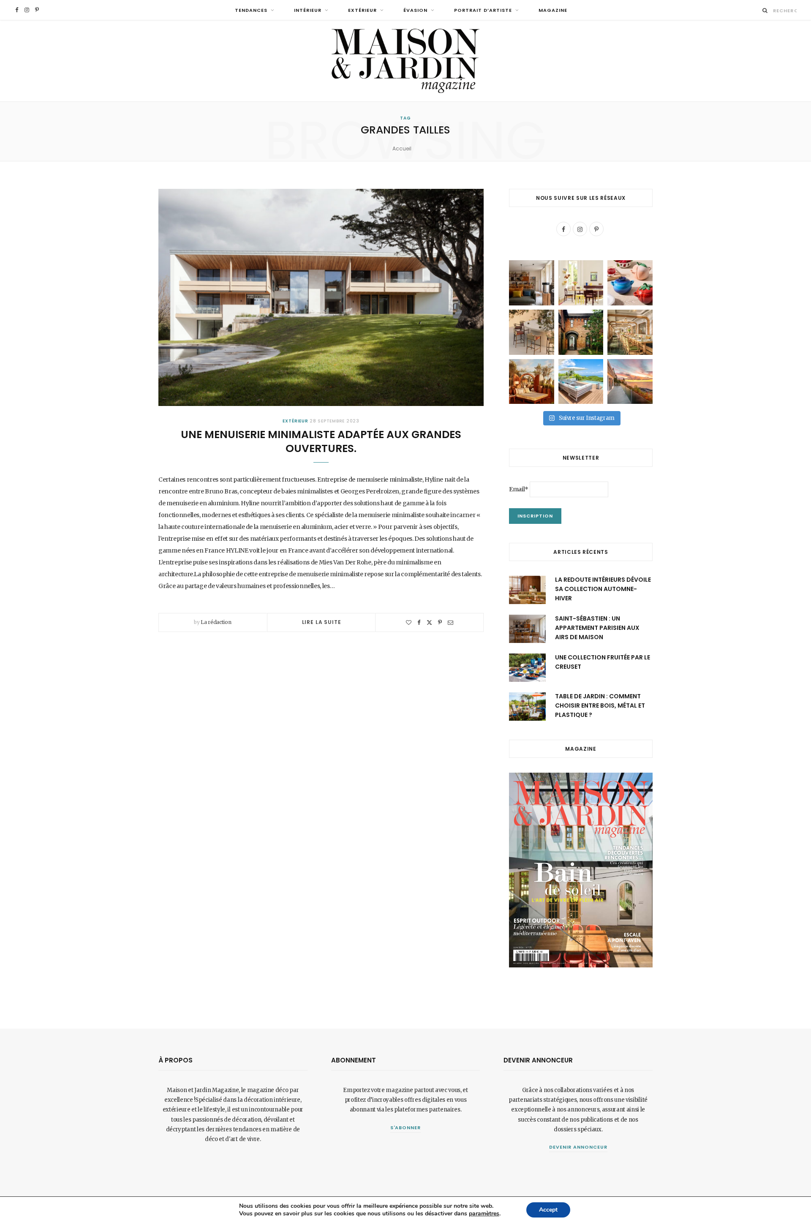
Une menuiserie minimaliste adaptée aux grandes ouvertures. (321, 441)
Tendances (251, 10)
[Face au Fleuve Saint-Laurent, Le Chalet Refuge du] (630, 381)
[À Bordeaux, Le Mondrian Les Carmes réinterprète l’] (531, 381)
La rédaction (216, 622)
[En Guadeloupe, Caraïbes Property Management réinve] (581, 381)
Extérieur (362, 10)
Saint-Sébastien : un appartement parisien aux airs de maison (597, 628)
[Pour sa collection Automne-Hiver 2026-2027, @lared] (581, 282)
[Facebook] (419, 622)
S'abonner (405, 1127)
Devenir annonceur (578, 1147)
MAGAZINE (553, 10)
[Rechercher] (765, 10)
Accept (548, 1210)
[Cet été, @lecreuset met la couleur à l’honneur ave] (630, 282)
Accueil (401, 148)
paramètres (484, 1214)
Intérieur (307, 10)
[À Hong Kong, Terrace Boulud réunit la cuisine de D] (630, 332)
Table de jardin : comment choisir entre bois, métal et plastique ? (600, 705)
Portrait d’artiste (483, 10)
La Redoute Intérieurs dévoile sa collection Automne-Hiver (603, 589)
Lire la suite (321, 622)
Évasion (415, 10)
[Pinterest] (440, 622)
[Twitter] (429, 622)
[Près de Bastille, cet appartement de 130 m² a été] (531, 282)
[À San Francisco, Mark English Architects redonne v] (581, 332)
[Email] (450, 622)
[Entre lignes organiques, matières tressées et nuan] (531, 332)
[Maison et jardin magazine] (405, 61)
